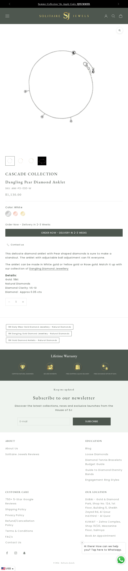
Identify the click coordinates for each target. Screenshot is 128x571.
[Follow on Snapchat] (24, 553)
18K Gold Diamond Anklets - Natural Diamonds (32, 340)
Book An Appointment (100, 535)
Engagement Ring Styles (102, 480)
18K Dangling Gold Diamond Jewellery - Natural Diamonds (39, 333)
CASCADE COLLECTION (31, 173)
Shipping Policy (15, 509)
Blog (88, 448)
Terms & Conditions (19, 531)
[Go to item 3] (31, 161)
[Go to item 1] (10, 161)
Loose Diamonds (96, 454)
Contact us (17, 244)
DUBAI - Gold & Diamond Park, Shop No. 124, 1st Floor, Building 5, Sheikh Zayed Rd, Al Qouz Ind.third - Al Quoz (102, 508)
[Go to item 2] (20, 161)
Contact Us (13, 542)
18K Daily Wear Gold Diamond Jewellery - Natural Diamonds (39, 327)
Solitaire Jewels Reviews (22, 454)
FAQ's (9, 536)
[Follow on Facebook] (7, 553)
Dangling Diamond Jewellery (48, 268)
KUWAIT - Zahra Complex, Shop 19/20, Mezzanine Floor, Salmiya (103, 526)
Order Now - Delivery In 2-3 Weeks (64, 232)
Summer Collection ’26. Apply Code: (64, 4)
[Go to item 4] (42, 161)
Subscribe (91, 421)
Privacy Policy (14, 515)
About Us (11, 448)
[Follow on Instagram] (15, 553)
